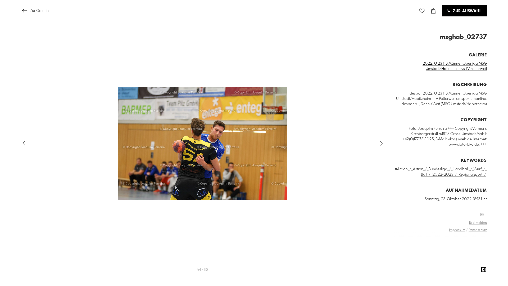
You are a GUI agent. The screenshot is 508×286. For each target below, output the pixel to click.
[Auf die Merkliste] (422, 11)
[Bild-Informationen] (483, 270)
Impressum (457, 230)
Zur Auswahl (466, 11)
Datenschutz (478, 230)
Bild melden (478, 223)
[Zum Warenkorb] (433, 11)
